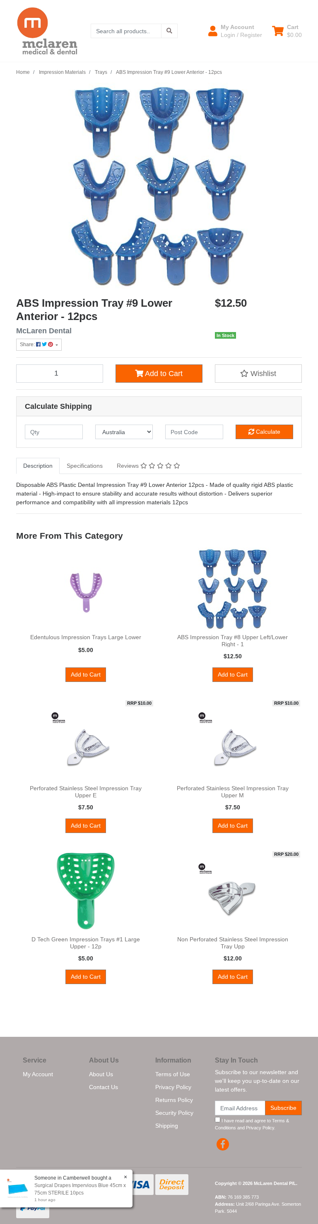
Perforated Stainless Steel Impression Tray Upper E (86, 792)
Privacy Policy (173, 1087)
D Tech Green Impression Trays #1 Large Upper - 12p (85, 943)
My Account (38, 1074)
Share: (28, 344)
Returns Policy (174, 1100)
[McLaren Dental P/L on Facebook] (223, 1144)
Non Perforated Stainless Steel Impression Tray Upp (232, 943)
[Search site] (169, 31)
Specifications (85, 465)
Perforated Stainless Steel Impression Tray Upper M (233, 792)
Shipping (166, 1125)
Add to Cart (163, 373)
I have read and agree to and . (252, 1124)
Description (38, 465)
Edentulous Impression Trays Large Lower (85, 637)
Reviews (128, 465)
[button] (235, 30)
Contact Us (103, 1087)
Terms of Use (172, 1074)
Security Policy (174, 1112)
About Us (101, 1074)
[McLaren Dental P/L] (47, 30)
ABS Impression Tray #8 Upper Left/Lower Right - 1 (232, 640)
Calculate (267, 431)
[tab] (38, 466)
